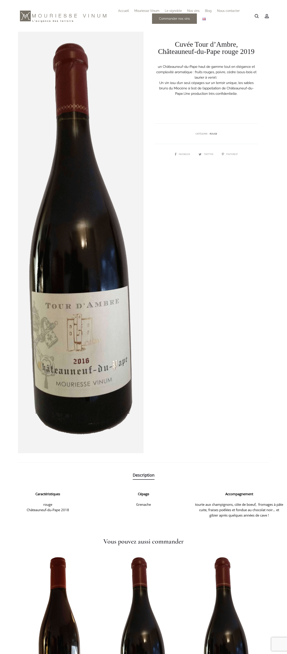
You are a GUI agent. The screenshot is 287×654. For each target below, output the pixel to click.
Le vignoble (173, 11)
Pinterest (232, 154)
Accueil (123, 11)
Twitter (209, 154)
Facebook (185, 154)
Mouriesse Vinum (146, 11)
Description (143, 475)
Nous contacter (228, 11)
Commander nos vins (174, 18)
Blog (208, 11)
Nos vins (193, 11)
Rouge (213, 133)
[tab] (143, 475)
